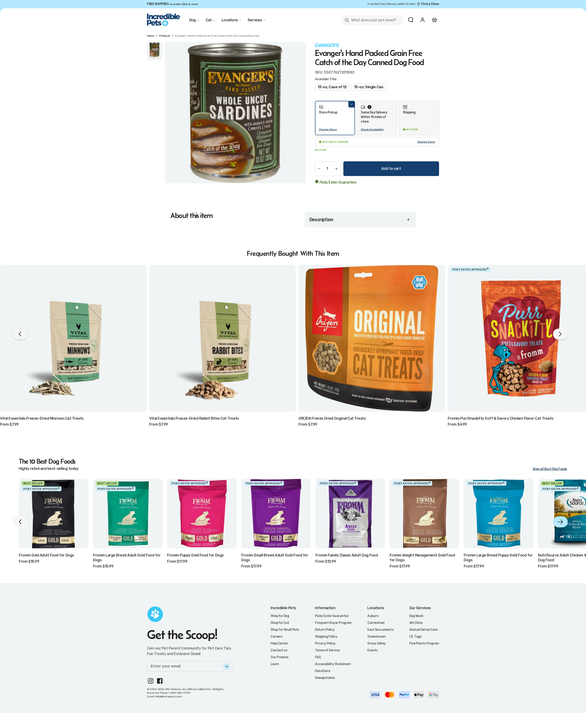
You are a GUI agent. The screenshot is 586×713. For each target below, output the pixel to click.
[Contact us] (410, 19)
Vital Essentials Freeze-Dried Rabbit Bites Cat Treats (194, 418)
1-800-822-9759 (179, 692)
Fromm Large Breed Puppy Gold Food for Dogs (498, 557)
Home (150, 35)
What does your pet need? (370, 21)
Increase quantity (336, 168)
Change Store (328, 129)
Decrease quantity (319, 168)
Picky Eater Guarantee (338, 182)
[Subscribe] (226, 666)
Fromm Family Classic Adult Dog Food (346, 555)
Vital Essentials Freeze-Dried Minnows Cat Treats (41, 418)
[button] (335, 118)
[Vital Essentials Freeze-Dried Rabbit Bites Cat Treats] (222, 338)
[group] (235, 112)
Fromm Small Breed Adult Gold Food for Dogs (274, 557)
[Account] (422, 19)
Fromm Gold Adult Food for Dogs (46, 555)
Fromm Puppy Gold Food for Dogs (195, 555)
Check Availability (372, 129)
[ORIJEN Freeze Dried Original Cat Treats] (371, 338)
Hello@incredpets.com (168, 696)
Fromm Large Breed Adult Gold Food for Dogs (126, 557)
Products (164, 35)
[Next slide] (560, 521)
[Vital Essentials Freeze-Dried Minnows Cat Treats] (73, 338)
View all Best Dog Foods (550, 469)
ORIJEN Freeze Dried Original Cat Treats (332, 418)
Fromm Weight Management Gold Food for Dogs (422, 557)
